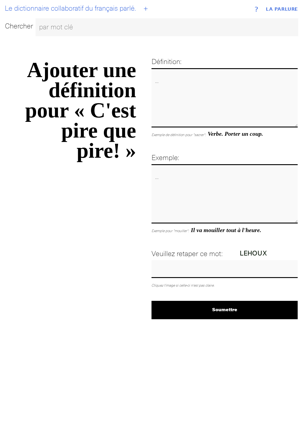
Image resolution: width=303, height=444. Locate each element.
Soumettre (224, 309)
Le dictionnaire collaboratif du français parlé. (70, 8)
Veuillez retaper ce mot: (187, 253)
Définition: (166, 61)
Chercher (19, 26)
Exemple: (165, 157)
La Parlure (282, 9)
